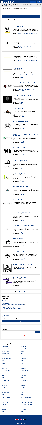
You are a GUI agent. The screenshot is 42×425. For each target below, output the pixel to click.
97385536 (22, 206)
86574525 (22, 181)
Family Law (23, 356)
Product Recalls (5, 404)
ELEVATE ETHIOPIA (18, 238)
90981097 (22, 77)
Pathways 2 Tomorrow (22, 284)
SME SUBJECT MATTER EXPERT (21, 186)
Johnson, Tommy (21, 167)
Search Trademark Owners (19, 8)
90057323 (22, 103)
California (23, 387)
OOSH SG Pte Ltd (5, 303)
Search (21, 16)
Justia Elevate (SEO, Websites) (27, 404)
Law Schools (24, 363)
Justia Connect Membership (26, 399)
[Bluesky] (23, 419)
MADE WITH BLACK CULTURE (20, 160)
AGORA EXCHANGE (18, 199)
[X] (25, 419)
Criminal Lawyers (5, 351)
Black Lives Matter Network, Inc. (24, 46)
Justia (2, 4)
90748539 (22, 270)
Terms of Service (27, 421)
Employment (4, 368)
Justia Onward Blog (25, 407)
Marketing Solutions (26, 397)
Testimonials (23, 409)
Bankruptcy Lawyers (6, 348)
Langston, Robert (21, 102)
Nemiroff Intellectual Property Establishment (11, 308)
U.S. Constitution (5, 382)
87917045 (22, 154)
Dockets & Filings (5, 392)
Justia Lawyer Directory (26, 400)
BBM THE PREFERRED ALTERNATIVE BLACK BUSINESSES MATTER (24, 96)
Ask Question (21, 321)
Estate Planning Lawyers (7, 355)
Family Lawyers (5, 356)
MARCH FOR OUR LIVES (19, 147)
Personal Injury (24, 358)
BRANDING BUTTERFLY (19, 173)
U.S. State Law (24, 380)
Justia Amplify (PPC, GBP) (26, 406)
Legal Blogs (4, 400)
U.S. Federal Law (6, 380)
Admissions (23, 366)
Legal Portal (13, 421)
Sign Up (38, 1)
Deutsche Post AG (5, 302)
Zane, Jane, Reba (21, 180)
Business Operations (6, 366)
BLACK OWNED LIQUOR (19, 251)
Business (4, 363)
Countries (4, 409)
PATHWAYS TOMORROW (19, 277)
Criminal (22, 349)
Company (18, 421)
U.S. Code (3, 383)
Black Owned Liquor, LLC (23, 258)
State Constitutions (25, 382)
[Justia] (9, 2)
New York (23, 390)
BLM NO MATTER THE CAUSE (20, 122)
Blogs (22, 374)
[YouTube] (17, 419)
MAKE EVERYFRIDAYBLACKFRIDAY (21, 212)
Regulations (4, 385)
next (25, 291)
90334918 (22, 128)
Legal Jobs (4, 399)
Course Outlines (24, 370)
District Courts (5, 390)
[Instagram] (20, 419)
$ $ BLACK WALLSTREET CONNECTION (22, 264)
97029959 (22, 90)
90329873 (22, 220)
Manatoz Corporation (22, 141)
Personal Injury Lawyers (7, 358)
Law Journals (23, 372)
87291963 (22, 285)
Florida (22, 389)
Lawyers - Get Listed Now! (21, 335)
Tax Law (3, 375)
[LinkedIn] (15, 419)
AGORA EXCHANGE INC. (23, 204)
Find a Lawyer (5, 327)
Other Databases (6, 397)
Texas (22, 392)
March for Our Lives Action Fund (24, 152)
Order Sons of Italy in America (8, 307)
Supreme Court (5, 387)
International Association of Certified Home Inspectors (13, 304)
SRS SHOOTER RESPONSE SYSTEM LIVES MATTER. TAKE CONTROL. (25, 135)
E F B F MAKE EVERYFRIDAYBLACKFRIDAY (23, 225)
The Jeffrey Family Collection (24, 127)
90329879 (22, 233)
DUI (22, 353)
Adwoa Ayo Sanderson (22, 218)
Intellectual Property (6, 370)
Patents (3, 406)
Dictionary (23, 365)
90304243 (22, 63)
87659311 (22, 47)
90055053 (22, 35)
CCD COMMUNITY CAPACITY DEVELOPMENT (24, 82)
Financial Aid (23, 368)
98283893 (22, 259)
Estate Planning (24, 355)
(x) (31, 4)
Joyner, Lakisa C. (21, 115)
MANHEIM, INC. (5, 300)
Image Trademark (17, 54)
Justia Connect (7, 421)
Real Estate (4, 374)
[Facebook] (18, 419)
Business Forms (5, 402)
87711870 (22, 116)
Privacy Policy (34, 421)
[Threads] (21, 419)
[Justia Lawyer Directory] (26, 419)
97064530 (22, 194)
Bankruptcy (23, 348)
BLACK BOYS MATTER (18, 108)
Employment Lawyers (6, 353)
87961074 (22, 142)
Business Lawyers (5, 349)
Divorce (22, 351)
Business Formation (6, 365)
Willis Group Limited (6, 309)
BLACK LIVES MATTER (18, 26)
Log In (34, 1)
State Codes (23, 383)
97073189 (22, 246)
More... (3, 360)
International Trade (6, 372)
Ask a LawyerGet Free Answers (6, 316)
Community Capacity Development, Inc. (26, 89)
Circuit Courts (4, 389)
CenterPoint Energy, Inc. (7, 306)
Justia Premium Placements (26, 402)
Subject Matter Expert (22, 193)
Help (22, 421)
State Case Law (24, 385)
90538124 (22, 168)
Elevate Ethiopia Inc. (22, 245)
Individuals (23, 346)
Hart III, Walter (21, 268)
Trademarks (6, 4)
